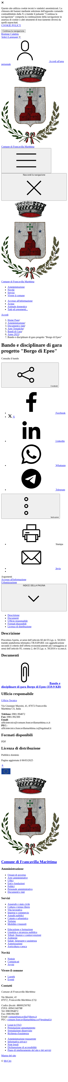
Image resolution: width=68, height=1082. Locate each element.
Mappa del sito (8, 1055)
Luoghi (11, 976)
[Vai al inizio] (2, 766)
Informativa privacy (17, 1041)
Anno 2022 (13, 334)
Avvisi (11, 964)
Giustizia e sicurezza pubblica (22, 932)
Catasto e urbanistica (18, 918)
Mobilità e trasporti (17, 924)
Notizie (11, 958)
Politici (11, 886)
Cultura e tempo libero (19, 907)
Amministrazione (16, 323)
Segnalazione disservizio (20, 1030)
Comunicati (13, 961)
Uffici (10, 880)
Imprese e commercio (18, 912)
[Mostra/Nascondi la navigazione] (26, 160)
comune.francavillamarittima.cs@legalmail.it (29, 1019)
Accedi (4, 314)
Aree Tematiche (15, 328)
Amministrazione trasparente (22, 1038)
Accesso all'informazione (20, 301)
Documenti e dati (16, 325)
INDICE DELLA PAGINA (34, 585)
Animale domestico (17, 306)
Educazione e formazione (20, 929)
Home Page (13, 320)
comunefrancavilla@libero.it (22, 1016)
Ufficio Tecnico (9, 700)
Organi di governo (17, 875)
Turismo (12, 921)
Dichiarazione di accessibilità (22, 1047)
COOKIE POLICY (11, 25)
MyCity (8, 1061)
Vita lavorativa (15, 909)
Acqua (11, 303)
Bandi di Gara (15, 331)
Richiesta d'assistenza (18, 1033)
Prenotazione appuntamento (21, 1027)
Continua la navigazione (13, 31)
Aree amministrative (18, 877)
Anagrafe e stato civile (19, 904)
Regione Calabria (10, 34)
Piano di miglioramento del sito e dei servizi (29, 1050)
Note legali (13, 1044)
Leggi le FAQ (15, 1025)
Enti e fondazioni (16, 883)
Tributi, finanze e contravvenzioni (24, 935)
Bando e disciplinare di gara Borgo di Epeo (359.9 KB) (31, 685)
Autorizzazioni (15, 943)
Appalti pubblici (16, 915)
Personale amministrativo (20, 889)
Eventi (11, 979)
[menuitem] (36, 413)
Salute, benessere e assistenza (22, 940)
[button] (16, 287)
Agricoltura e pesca (17, 946)
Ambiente (12, 938)
